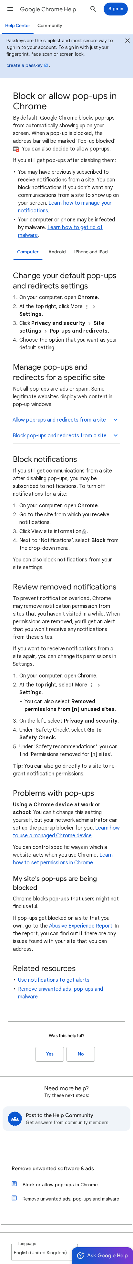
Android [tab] (57, 252)
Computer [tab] (28, 252)
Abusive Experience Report (80, 926)
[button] (10, 9)
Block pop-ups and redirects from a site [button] (60, 436)
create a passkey (24, 65)
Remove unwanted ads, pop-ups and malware (71, 1199)
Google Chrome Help (48, 9)
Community (49, 25)
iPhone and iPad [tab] (91, 252)
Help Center (17, 25)
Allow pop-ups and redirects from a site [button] (59, 420)
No (81, 1054)
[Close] (127, 41)
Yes (50, 1054)
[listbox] (44, 1252)
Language (27, 1243)
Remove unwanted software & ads (53, 1168)
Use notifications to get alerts (53, 980)
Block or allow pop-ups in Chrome (60, 1185)
